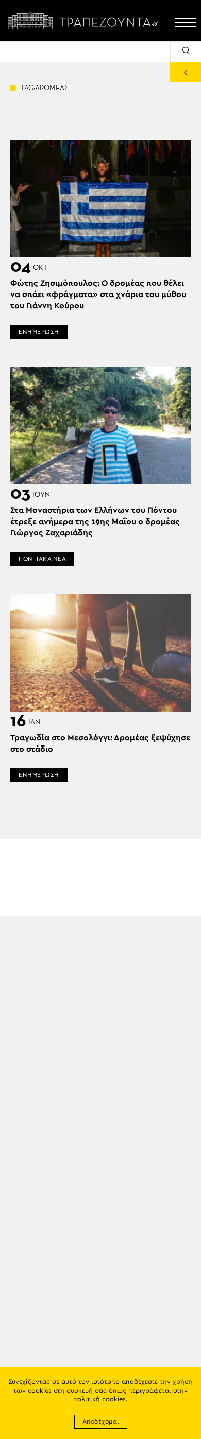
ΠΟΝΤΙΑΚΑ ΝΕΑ (42, 559)
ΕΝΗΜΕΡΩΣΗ (39, 331)
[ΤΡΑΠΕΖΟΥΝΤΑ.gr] (85, 20)
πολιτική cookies (99, 1399)
